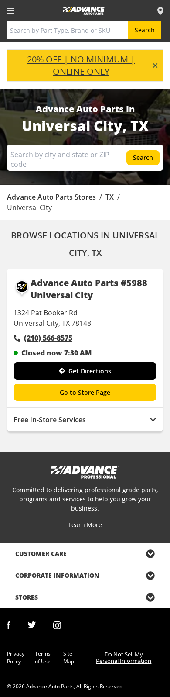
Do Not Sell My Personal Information (123, 657)
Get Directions (89, 371)
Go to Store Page (85, 392)
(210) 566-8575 (48, 338)
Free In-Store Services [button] (50, 419)
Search (145, 30)
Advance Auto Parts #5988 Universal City (89, 289)
